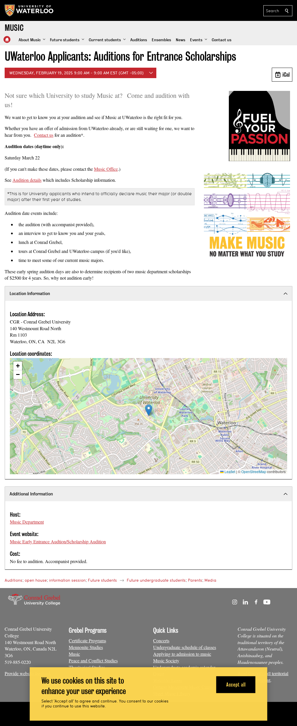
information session (67, 580)
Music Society (166, 660)
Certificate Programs (87, 640)
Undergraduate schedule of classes (184, 647)
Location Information (30, 293)
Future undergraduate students (156, 580)
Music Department (27, 522)
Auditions (13, 580)
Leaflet (229, 471)
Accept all (236, 684)
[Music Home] (6, 39)
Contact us (43, 135)
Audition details (26, 180)
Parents (195, 580)
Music (74, 654)
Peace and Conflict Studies (93, 660)
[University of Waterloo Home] (29, 10)
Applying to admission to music (182, 654)
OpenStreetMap (253, 471)
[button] (32, 40)
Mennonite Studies (86, 647)
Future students (102, 580)
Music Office (106, 169)
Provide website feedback (28, 673)
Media (210, 580)
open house (36, 580)
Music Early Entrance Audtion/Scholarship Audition (58, 541)
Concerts (161, 640)
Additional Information (31, 493)
